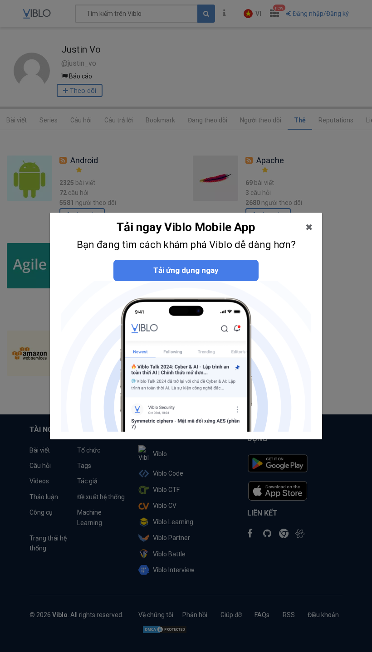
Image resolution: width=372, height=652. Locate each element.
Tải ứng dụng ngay (186, 270)
